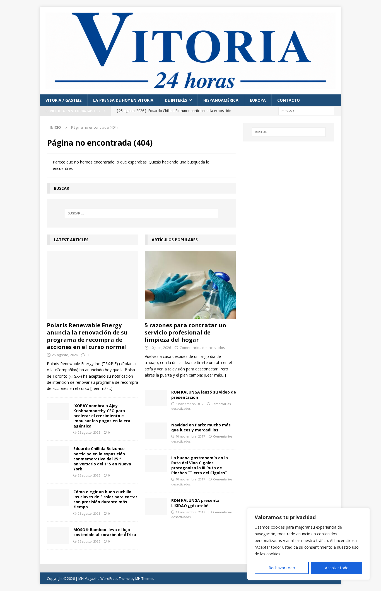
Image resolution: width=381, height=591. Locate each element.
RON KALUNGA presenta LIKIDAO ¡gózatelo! (195, 503)
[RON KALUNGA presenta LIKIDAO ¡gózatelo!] (156, 506)
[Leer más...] (101, 388)
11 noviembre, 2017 (190, 512)
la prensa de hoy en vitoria (123, 100)
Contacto (288, 100)
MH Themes (144, 578)
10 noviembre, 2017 (190, 436)
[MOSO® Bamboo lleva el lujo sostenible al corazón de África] (58, 535)
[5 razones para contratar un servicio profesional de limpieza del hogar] (190, 285)
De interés (176, 100)
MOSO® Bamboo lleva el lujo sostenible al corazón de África (104, 532)
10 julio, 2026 (160, 347)
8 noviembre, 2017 (189, 404)
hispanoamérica (220, 100)
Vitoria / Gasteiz (63, 100)
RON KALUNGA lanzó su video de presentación (203, 394)
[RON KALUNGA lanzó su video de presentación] (156, 398)
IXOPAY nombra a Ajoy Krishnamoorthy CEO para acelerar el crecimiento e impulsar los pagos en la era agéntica (101, 416)
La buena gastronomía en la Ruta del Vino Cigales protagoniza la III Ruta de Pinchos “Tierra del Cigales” (199, 465)
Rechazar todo (282, 567)
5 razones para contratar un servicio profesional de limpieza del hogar (185, 332)
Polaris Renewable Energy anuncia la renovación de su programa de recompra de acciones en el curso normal (87, 336)
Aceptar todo (337, 567)
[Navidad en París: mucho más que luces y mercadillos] (156, 431)
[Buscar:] (306, 110)
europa (258, 100)
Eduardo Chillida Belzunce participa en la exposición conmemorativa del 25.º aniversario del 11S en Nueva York (102, 459)
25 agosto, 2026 (65, 354)
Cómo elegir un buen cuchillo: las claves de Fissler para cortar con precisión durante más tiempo (105, 499)
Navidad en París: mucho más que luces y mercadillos (201, 427)
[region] (308, 544)
